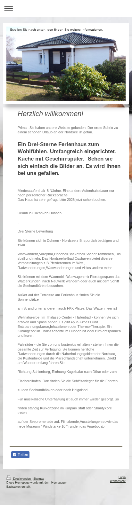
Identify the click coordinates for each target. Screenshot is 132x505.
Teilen (22, 455)
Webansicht (118, 481)
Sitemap (38, 478)
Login (122, 477)
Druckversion (22, 478)
